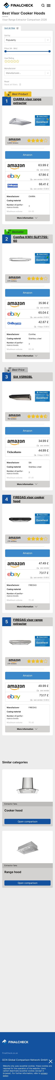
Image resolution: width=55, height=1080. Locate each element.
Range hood (12, 872)
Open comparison (27, 821)
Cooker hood (13, 810)
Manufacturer (10, 68)
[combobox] (6, 73)
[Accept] (51, 1061)
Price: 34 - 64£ (10, 48)
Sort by (7, 35)
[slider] (5, 51)
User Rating (9, 58)
